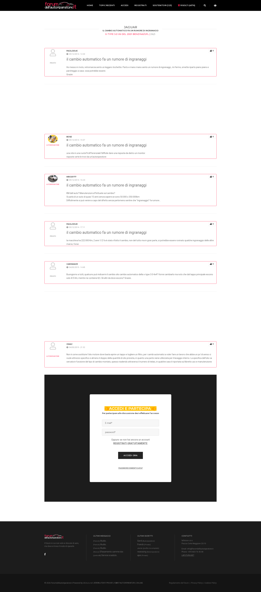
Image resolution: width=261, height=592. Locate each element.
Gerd (146, 541)
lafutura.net (188, 555)
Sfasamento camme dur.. (108, 551)
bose (69, 137)
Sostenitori (162, 5)
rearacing (148, 551)
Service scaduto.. (105, 555)
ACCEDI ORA (130, 455)
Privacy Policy (197, 583)
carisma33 (72, 264)
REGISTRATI (140, 5)
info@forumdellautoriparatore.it (200, 549)
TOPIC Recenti (107, 5)
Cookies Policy (210, 583)
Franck (144, 544)
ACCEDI (124, 5)
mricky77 (71, 177)
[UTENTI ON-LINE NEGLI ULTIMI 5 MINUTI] (214, 5)
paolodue (72, 51)
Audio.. (100, 541)
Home (90, 5)
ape (142, 555)
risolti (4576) (187, 5)
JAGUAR (130, 27)
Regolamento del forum (179, 583)
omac (69, 344)
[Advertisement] (130, 105)
